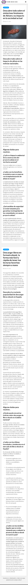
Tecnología (6, 7)
